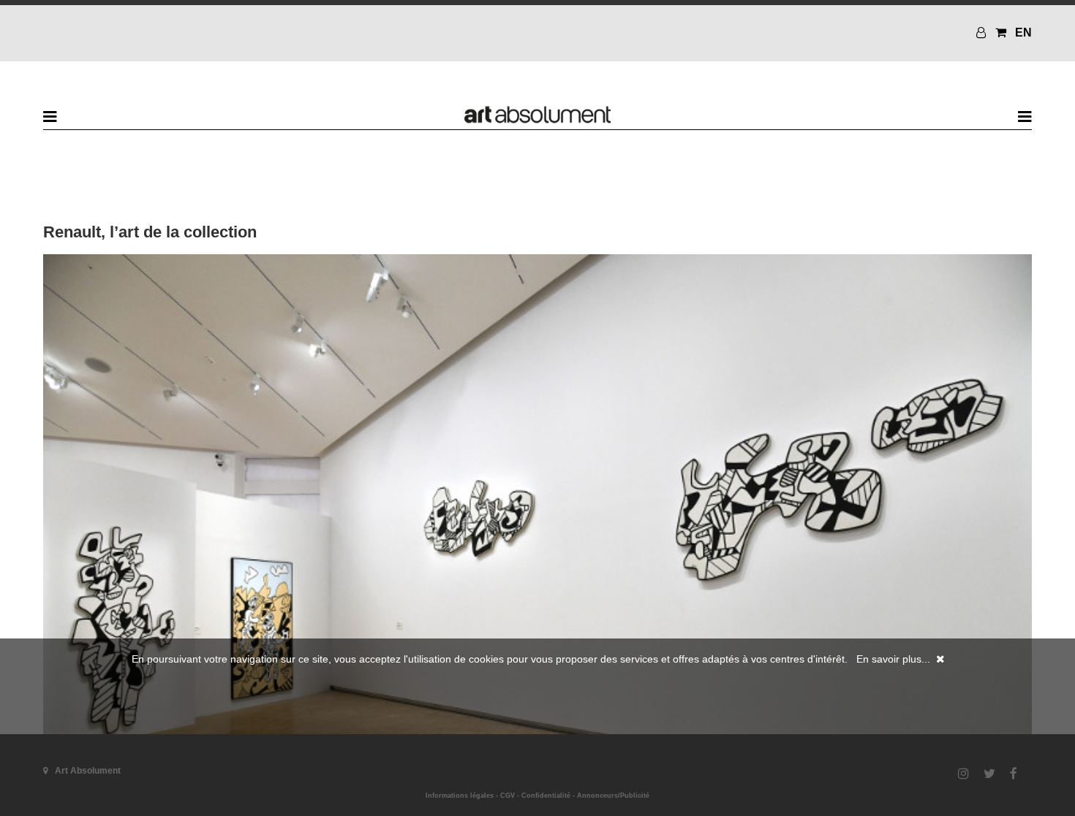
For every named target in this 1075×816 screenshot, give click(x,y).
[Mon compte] (982, 32)
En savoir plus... (893, 659)
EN (1023, 32)
